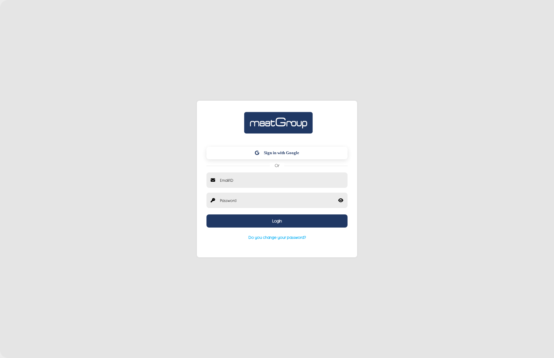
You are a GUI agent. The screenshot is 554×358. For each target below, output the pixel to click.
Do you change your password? (277, 237)
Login (277, 221)
